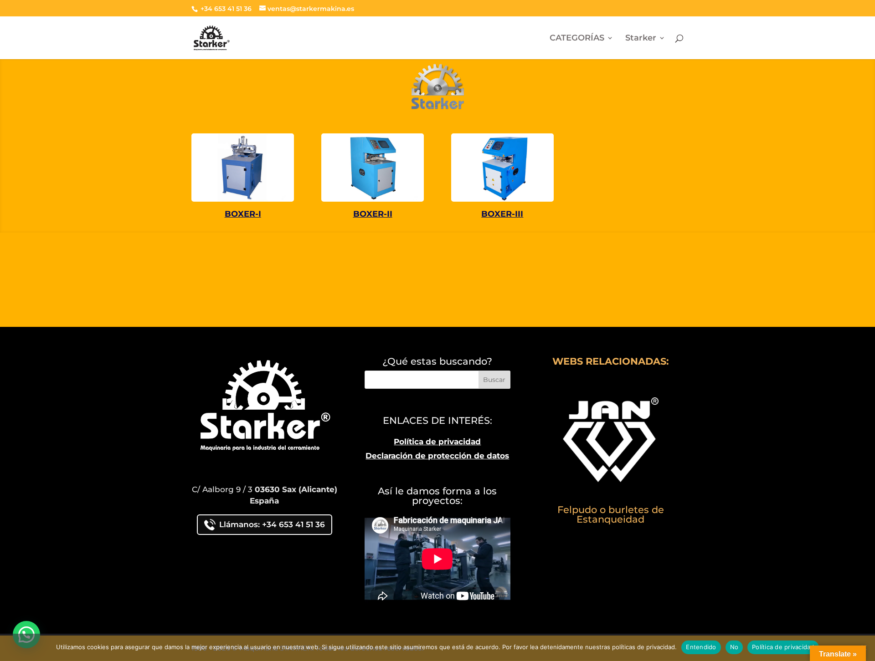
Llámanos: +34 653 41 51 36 (272, 524)
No (734, 647)
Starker (640, 39)
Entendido (701, 647)
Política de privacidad (437, 441)
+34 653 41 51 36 (225, 9)
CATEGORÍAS (577, 39)
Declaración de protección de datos (437, 455)
